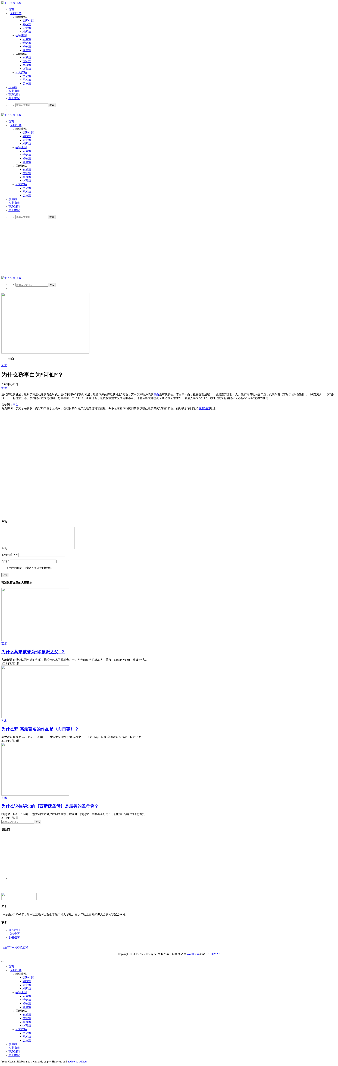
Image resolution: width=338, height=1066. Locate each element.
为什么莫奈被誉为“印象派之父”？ (33, 651)
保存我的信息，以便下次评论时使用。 (30, 567)
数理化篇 (28, 20)
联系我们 (14, 94)
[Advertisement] (169, 250)
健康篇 (27, 50)
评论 (4, 387)
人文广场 (21, 72)
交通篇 (27, 57)
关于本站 (14, 98)
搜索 (51, 105)
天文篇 (27, 28)
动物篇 (27, 42)
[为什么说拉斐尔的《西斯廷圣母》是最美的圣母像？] (35, 794)
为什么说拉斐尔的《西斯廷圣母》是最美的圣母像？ (50, 806)
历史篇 (27, 83)
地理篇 (27, 31)
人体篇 (27, 39)
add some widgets (77, 1061)
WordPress (193, 954)
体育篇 (27, 68)
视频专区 (14, 933)
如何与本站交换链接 (16, 947)
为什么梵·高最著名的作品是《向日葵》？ (40, 729)
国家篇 (27, 61)
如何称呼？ (9, 554)
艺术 (4, 365)
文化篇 (27, 76)
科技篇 (27, 24)
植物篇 (27, 46)
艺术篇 (27, 79)
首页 (11, 9)
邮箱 (5, 561)
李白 (156, 394)
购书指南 (14, 90)
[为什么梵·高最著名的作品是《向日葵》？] (35, 717)
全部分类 (15, 13)
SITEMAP (214, 954)
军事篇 (27, 65)
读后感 (12, 87)
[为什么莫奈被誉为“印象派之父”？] (35, 640)
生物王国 (21, 35)
